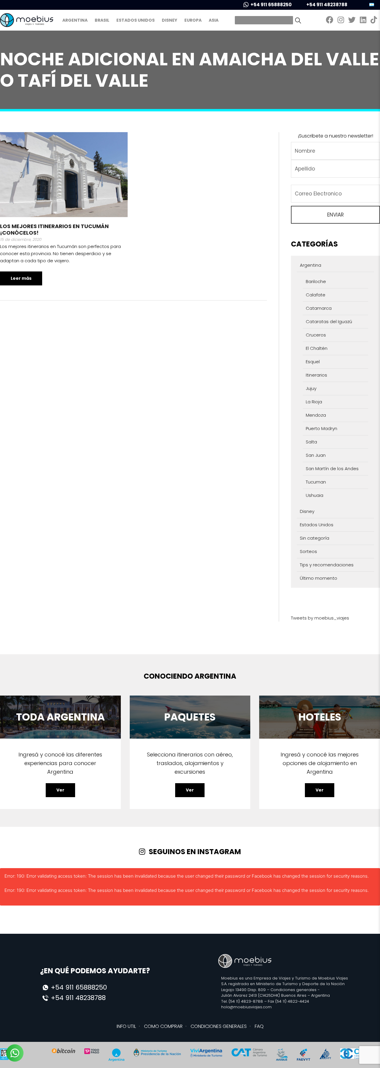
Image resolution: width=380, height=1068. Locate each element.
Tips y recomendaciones (327, 565)
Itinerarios (316, 375)
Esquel (313, 361)
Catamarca (319, 308)
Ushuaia (314, 495)
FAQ (259, 1026)
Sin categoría (314, 538)
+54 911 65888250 (271, 4)
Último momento (318, 578)
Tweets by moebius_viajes (320, 618)
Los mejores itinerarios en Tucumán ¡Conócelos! (54, 229)
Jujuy (311, 388)
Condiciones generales (293, 990)
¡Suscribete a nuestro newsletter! (335, 135)
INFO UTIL (126, 1026)
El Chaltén (316, 348)
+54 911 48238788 (326, 4)
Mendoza (316, 415)
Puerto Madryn (321, 428)
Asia (213, 20)
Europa (193, 20)
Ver (60, 790)
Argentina (75, 20)
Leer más (21, 278)
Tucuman (316, 482)
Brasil (102, 20)
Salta (311, 442)
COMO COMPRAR (163, 1026)
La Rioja (314, 402)
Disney (169, 20)
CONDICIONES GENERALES (219, 1026)
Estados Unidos (135, 20)
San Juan (316, 455)
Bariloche (316, 281)
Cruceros (316, 335)
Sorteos (308, 551)
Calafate (315, 295)
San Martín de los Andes (332, 468)
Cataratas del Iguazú (329, 321)
